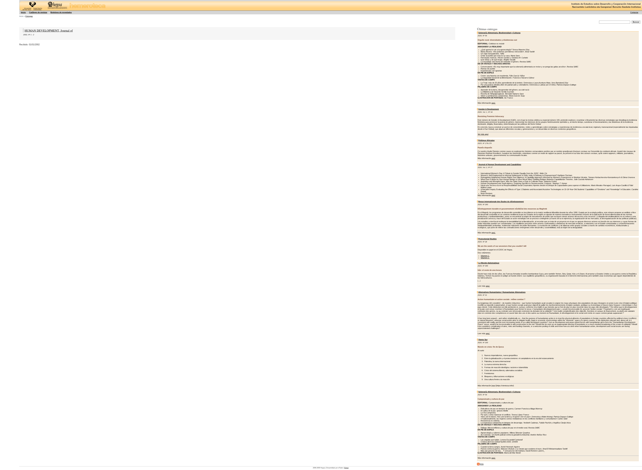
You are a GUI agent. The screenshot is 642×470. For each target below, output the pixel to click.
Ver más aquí (483, 134)
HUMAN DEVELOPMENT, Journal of (49, 30)
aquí (493, 158)
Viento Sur (483, 340)
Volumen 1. (485, 256)
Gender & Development (488, 109)
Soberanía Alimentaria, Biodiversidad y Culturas (499, 33)
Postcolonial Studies (487, 239)
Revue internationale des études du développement (501, 202)
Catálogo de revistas (38, 12)
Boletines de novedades (61, 12)
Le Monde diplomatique (488, 263)
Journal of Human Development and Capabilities (499, 164)
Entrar (346, 468)
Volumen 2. (485, 258)
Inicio (23, 12)
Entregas (29, 16)
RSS (482, 464)
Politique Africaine (486, 140)
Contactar (634, 12)
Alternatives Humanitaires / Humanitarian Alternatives (501, 292)
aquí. (494, 103)
